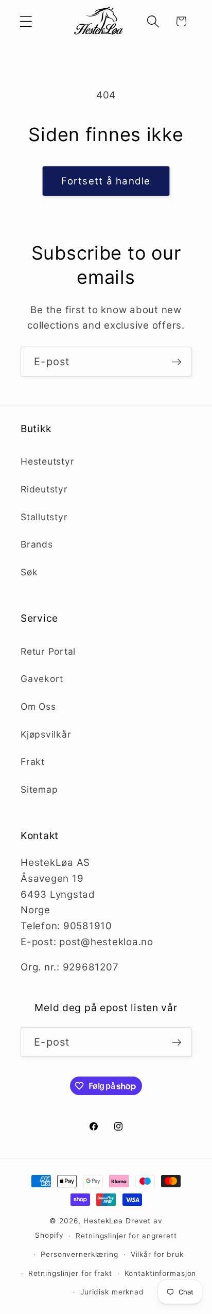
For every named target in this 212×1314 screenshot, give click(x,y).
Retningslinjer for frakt (70, 1273)
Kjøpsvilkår (46, 734)
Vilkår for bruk (157, 1254)
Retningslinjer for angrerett (126, 1236)
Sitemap (39, 789)
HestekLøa (103, 1221)
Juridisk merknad (112, 1292)
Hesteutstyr (47, 461)
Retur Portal (48, 651)
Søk (29, 572)
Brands (37, 544)
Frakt (33, 761)
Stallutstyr (44, 516)
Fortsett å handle (105, 181)
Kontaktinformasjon (161, 1273)
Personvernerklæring (79, 1254)
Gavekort (42, 678)
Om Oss (38, 706)
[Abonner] (177, 362)
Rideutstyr (44, 489)
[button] (26, 21)
